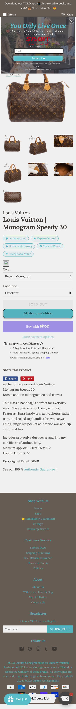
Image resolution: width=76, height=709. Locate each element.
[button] (71, 21)
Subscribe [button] (38, 58)
